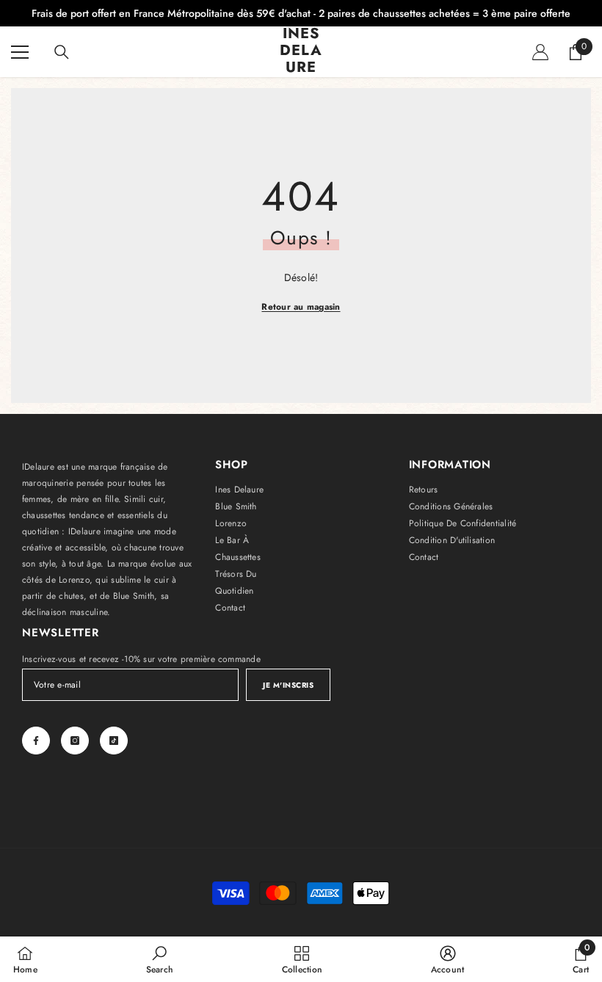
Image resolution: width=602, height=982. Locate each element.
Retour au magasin (300, 306)
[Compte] (540, 52)
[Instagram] (75, 740)
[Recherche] (61, 52)
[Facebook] (36, 740)
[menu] (20, 52)
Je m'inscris (288, 685)
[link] (160, 959)
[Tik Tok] (114, 740)
